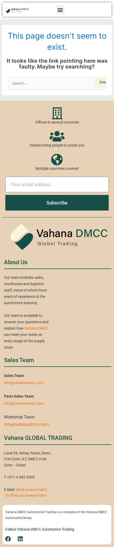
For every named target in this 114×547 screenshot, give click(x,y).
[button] (60, 9)
